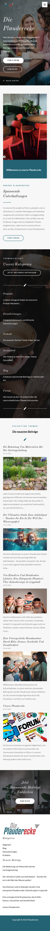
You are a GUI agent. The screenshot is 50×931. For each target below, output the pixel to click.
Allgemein (7, 845)
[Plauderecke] (8, 4)
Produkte (8, 294)
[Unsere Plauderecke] (25, 740)
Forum (7, 391)
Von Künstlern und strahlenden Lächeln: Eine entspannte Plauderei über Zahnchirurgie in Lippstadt (23, 578)
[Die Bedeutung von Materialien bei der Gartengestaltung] (25, 488)
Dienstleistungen (12, 314)
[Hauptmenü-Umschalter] (44, 4)
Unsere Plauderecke (14, 706)
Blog (5, 370)
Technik (7, 334)
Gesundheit (9, 350)
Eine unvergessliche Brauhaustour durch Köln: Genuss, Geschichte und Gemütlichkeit (23, 642)
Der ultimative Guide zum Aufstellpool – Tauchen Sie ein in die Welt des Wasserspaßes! (25, 518)
